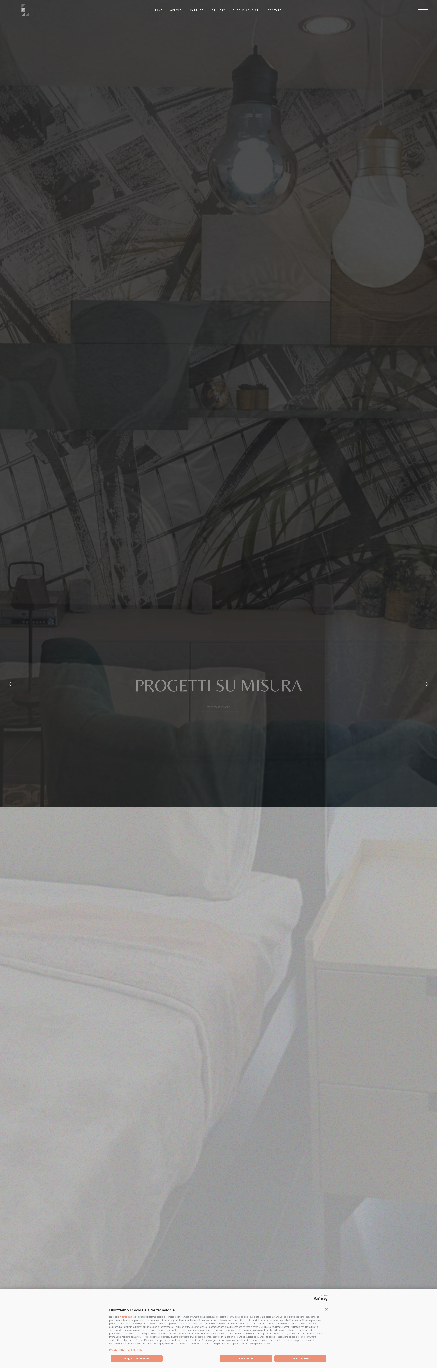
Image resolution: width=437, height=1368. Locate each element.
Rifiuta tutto (246, 1358)
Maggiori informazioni (136, 1358)
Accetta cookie (300, 1358)
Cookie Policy (135, 1349)
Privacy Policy (116, 1349)
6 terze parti (126, 1317)
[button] (326, 1309)
